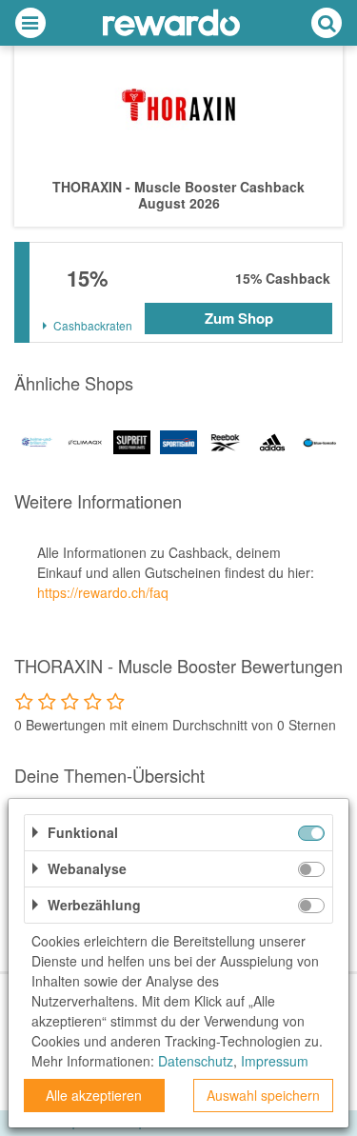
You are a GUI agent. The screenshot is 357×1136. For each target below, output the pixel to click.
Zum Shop (239, 318)
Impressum (274, 1060)
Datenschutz (195, 1060)
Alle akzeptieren (94, 1095)
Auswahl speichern (263, 1095)
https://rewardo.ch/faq (103, 592)
